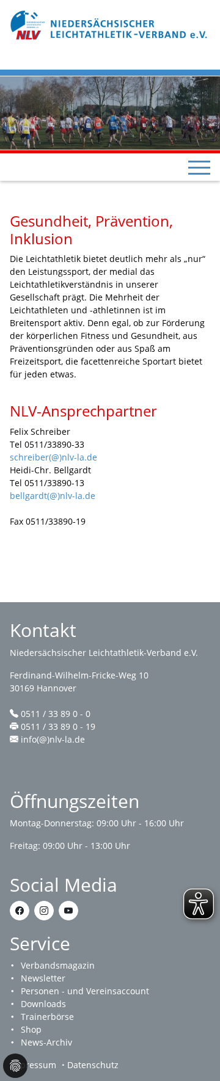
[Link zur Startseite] (110, 24)
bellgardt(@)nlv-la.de (52, 495)
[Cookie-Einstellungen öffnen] (15, 1066)
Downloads (43, 1004)
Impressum (33, 1065)
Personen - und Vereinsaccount (85, 991)
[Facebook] (19, 910)
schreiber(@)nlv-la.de (53, 457)
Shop (31, 1029)
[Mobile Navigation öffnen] (199, 167)
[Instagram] (44, 910)
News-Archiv (46, 1042)
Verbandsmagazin (58, 965)
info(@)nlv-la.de (53, 739)
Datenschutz (93, 1065)
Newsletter (43, 978)
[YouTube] (68, 910)
